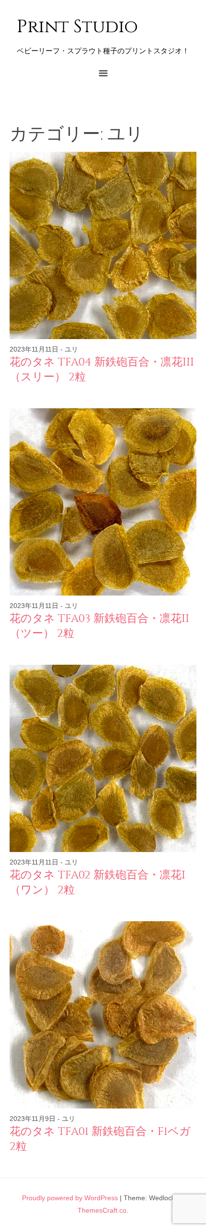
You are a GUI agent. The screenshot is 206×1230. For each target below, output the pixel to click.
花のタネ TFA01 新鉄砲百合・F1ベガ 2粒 (100, 1139)
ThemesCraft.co (102, 1210)
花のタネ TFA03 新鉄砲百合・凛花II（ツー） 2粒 (99, 626)
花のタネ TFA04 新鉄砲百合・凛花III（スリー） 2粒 (102, 369)
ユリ (71, 349)
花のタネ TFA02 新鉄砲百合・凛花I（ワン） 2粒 (97, 882)
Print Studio (77, 27)
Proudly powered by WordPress (70, 1198)
